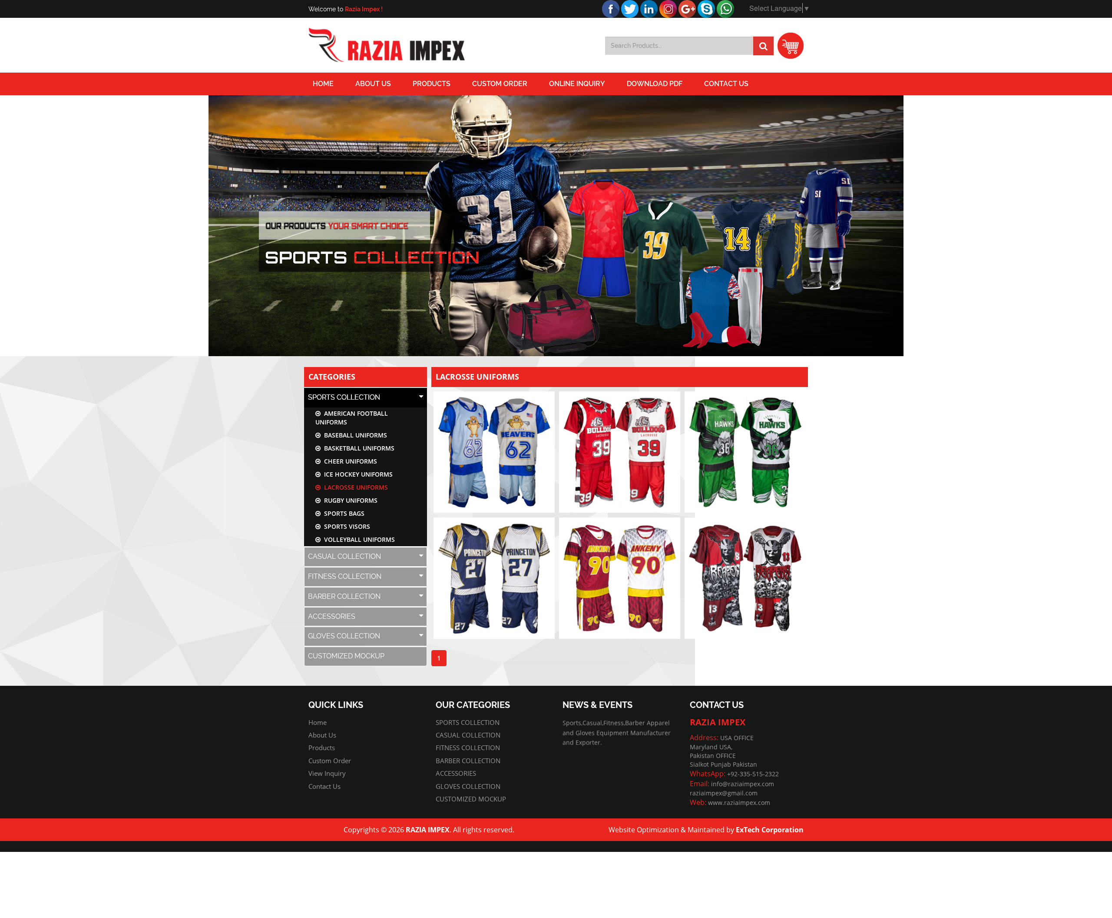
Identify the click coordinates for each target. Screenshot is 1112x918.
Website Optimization (644, 830)
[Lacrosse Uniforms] (494, 452)
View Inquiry (327, 773)
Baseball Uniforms (354, 435)
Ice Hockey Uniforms (357, 474)
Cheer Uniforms (349, 461)
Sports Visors (345, 526)
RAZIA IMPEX (428, 830)
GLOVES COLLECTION (344, 636)
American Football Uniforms (351, 417)
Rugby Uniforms (349, 500)
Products (321, 747)
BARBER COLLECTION (344, 596)
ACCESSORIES (331, 616)
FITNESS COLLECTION (344, 576)
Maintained (706, 830)
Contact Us (726, 84)
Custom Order (499, 84)
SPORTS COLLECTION (344, 397)
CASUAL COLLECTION (344, 556)
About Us (373, 84)
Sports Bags (342, 513)
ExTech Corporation (770, 830)
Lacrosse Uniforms (354, 487)
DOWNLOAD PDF (654, 84)
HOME (323, 84)
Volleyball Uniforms (358, 539)
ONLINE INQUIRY (577, 84)
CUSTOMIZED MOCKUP (346, 656)
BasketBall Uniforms (357, 448)
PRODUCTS (431, 84)
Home (317, 722)
